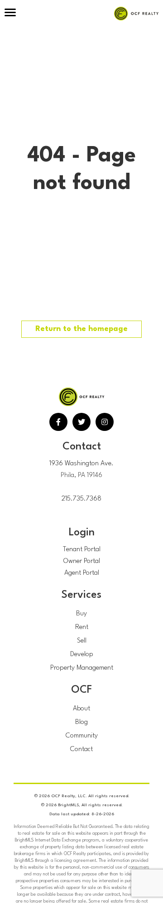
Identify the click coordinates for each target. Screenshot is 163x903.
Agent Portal (81, 573)
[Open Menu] (10, 14)
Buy (81, 613)
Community (82, 736)
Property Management (81, 668)
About (81, 708)
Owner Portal (81, 561)
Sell (81, 641)
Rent (81, 627)
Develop (81, 654)
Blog (81, 722)
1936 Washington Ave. (81, 463)
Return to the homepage (81, 329)
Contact (81, 749)
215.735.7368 (81, 499)
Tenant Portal (82, 549)
